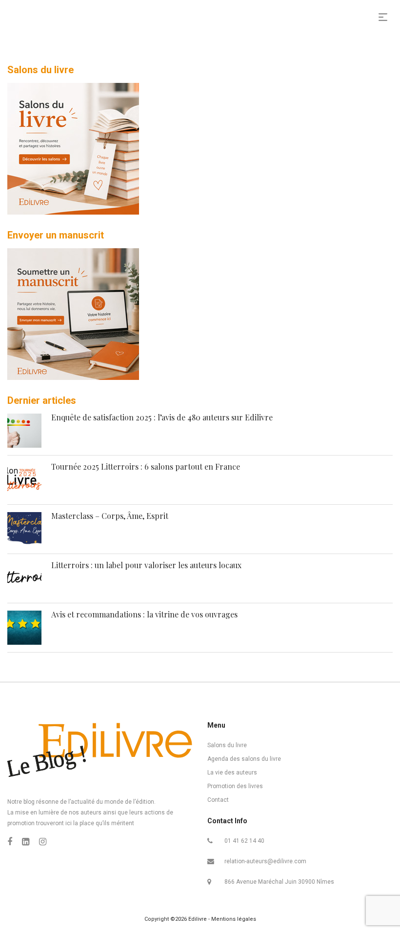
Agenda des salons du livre (244, 758)
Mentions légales (233, 919)
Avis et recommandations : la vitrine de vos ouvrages (144, 614)
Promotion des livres (235, 786)
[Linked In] (25, 841)
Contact (218, 799)
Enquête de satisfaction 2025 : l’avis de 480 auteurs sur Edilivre (162, 417)
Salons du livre (227, 745)
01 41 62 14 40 (244, 840)
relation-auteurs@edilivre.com (265, 861)
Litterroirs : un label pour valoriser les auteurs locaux (146, 565)
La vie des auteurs (232, 772)
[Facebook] (9, 841)
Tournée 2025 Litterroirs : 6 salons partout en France (145, 466)
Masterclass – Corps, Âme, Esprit (109, 516)
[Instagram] (42, 841)
